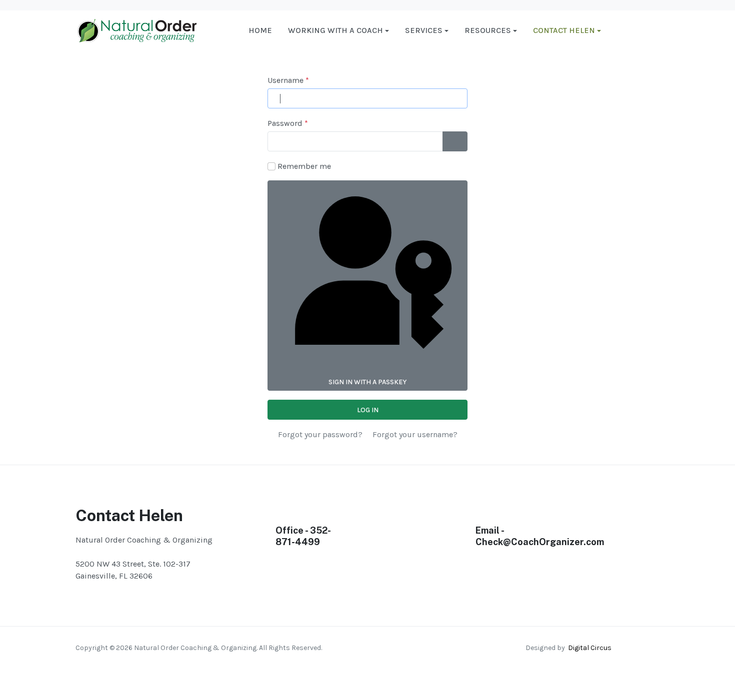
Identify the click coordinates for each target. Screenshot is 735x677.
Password (288, 123)
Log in (367, 410)
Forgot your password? (320, 434)
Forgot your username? (415, 434)
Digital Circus (588, 648)
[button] (338, 30)
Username (288, 80)
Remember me (304, 166)
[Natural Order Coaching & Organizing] (137, 29)
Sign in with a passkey (367, 382)
